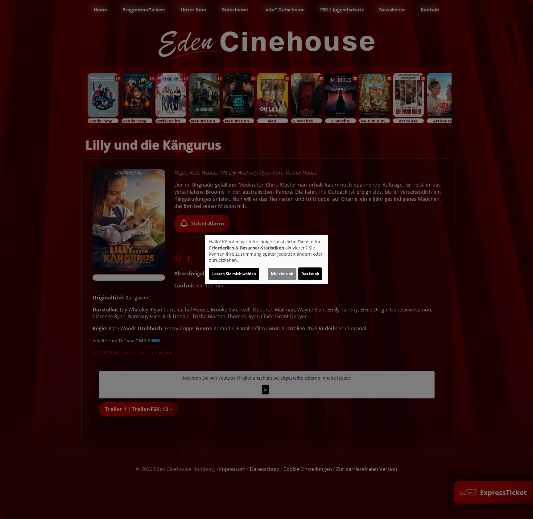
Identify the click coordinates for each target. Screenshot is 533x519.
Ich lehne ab (282, 273)
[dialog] (266, 259)
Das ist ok (310, 273)
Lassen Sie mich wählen (234, 273)
